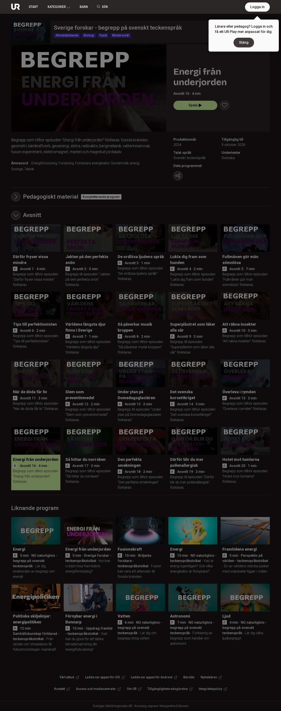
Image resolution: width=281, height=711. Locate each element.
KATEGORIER (57, 7)
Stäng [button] (244, 42)
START (33, 7)
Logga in (257, 7)
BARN (84, 7)
